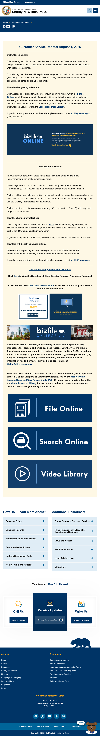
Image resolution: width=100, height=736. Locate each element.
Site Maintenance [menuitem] (57, 664)
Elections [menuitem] (5, 674)
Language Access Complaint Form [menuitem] (65, 667)
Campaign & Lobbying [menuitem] (11, 678)
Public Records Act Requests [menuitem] (63, 671)
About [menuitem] (4, 664)
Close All (63, 584)
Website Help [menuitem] (43, 726)
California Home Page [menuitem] (59, 681)
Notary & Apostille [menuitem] (9, 671)
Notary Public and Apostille (19, 565)
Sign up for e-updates (47, 620)
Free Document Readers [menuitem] (60, 674)
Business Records (15, 530)
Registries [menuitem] (5, 685)
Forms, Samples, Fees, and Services (72, 521)
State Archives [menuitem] (7, 681)
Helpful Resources (64, 549)
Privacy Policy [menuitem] (25, 726)
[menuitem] (3, 660)
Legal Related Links (64, 558)
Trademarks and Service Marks (21, 539)
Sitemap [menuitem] (53, 678)
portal (51, 224)
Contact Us (60, 567)
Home (5, 22)
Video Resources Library (51, 107)
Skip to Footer (30, 2)
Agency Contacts (81, 620)
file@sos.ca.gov (80, 113)
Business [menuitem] (5, 667)
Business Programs (20, 22)
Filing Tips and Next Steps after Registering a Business (70, 531)
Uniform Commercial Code (19, 556)
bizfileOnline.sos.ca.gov (19, 364)
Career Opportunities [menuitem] (59, 660)
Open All (52, 584)
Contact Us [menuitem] (76, 727)
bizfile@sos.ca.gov (80, 260)
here (16, 276)
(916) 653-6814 (18, 620)
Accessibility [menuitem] (59, 726)
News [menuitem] (3, 688)
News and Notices (63, 541)
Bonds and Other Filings (18, 547)
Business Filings (14, 521)
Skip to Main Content (11, 2)
